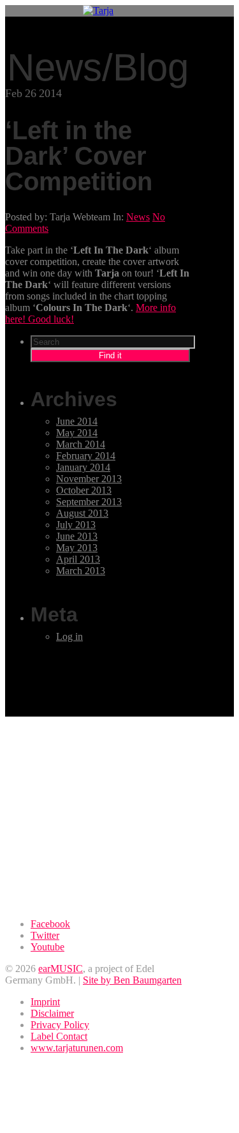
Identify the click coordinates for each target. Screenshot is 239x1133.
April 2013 (78, 559)
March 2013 (80, 570)
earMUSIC (60, 968)
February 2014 (85, 455)
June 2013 (77, 536)
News (138, 216)
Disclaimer (52, 1013)
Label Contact (59, 1036)
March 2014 (80, 444)
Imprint (45, 1001)
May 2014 (77, 432)
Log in (69, 636)
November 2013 (89, 478)
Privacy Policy (60, 1024)
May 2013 (77, 547)
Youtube (47, 946)
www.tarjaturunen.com (77, 1047)
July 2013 (76, 524)
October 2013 (84, 490)
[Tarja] (98, 10)
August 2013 (82, 513)
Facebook (50, 923)
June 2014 (77, 421)
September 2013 (89, 501)
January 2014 (83, 467)
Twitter (45, 935)
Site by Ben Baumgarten (132, 980)
